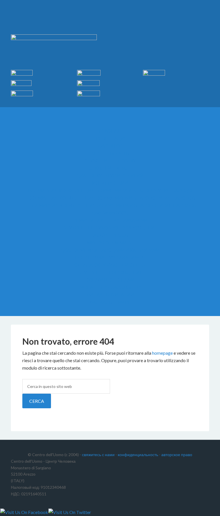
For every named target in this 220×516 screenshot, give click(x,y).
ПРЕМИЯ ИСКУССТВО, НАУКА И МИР (110, 220)
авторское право (176, 454)
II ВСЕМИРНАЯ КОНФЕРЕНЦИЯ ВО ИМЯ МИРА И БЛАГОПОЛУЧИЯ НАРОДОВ (110, 198)
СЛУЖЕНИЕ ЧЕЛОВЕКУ (110, 160)
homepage (162, 353)
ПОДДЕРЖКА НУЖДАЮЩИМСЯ (110, 257)
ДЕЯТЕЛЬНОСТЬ (110, 153)
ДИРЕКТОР (110, 145)
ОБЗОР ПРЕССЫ (110, 235)
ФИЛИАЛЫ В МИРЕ (110, 302)
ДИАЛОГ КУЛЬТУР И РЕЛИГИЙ (110, 175)
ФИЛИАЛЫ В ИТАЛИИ (110, 294)
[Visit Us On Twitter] (69, 512)
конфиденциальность (138, 454)
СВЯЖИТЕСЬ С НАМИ (110, 279)
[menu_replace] (110, 122)
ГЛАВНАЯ (110, 131)
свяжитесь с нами (98, 454)
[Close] (110, 311)
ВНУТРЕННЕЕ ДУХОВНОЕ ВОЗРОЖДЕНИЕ (110, 227)
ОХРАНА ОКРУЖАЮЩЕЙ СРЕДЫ (110, 265)
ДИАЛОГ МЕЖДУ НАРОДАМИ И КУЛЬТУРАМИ (110, 250)
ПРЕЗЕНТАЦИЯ (110, 138)
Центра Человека (110, 20)
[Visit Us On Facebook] (24, 512)
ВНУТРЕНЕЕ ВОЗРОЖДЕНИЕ (110, 272)
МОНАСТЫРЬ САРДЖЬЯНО (110, 287)
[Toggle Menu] (110, 112)
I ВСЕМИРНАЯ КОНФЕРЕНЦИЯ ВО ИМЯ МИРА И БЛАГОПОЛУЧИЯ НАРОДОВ (110, 190)
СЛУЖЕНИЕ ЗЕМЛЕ (110, 168)
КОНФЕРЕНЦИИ (110, 183)
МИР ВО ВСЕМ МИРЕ (110, 242)
